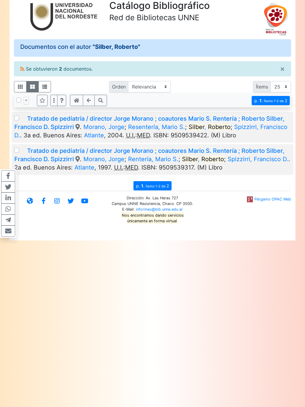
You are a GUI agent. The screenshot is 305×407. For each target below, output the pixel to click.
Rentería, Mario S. (153, 159)
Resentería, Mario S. (156, 127)
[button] (61, 100)
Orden (119, 87)
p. (270, 100)
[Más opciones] (53, 100)
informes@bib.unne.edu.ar (159, 209)
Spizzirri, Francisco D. (258, 159)
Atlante (94, 135)
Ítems (262, 87)
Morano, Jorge (104, 127)
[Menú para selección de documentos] (26, 100)
